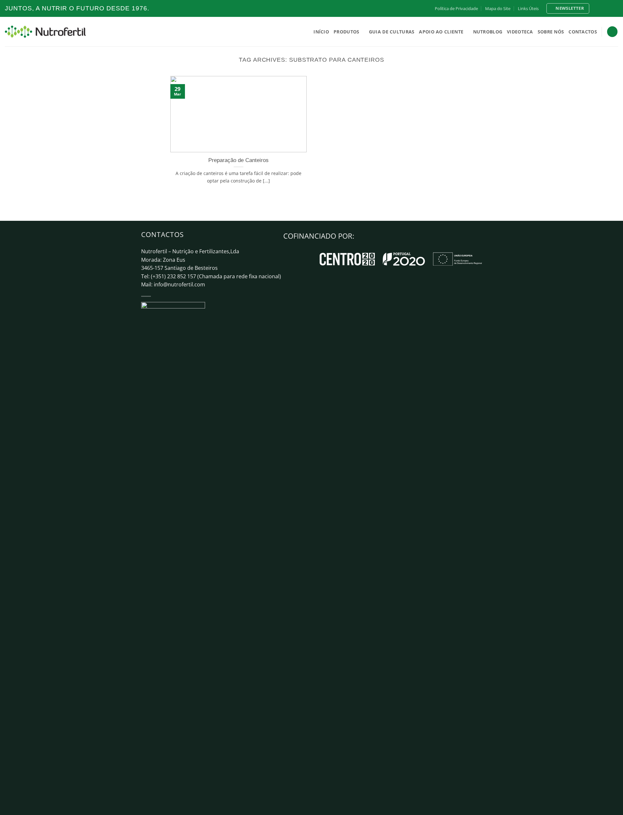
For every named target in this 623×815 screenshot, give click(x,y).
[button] (567, 8)
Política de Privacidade (456, 8)
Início (321, 32)
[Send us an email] (615, 8)
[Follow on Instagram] (603, 8)
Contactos (582, 32)
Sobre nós (551, 32)
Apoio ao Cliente (441, 32)
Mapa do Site (497, 8)
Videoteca (520, 32)
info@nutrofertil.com (179, 284)
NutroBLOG (488, 32)
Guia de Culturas (392, 32)
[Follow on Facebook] (596, 8)
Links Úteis (528, 8)
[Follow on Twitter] (609, 8)
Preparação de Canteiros (238, 160)
